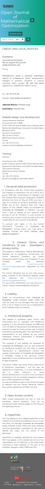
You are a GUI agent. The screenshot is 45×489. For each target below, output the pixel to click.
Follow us (18, 485)
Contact (38, 485)
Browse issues (15, 34)
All (17, 39)
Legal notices (28, 485)
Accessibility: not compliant (27, 482)
